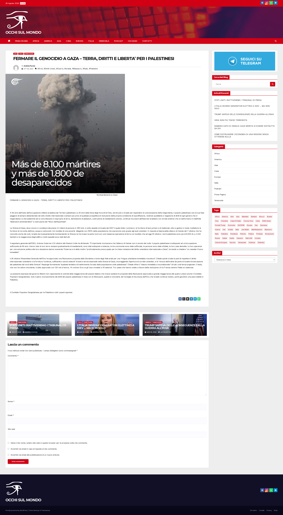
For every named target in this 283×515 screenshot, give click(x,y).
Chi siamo (132, 41)
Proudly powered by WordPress (17, 510)
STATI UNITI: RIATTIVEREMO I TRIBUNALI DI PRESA (38, 327)
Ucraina (257, 238)
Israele (230, 230)
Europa (79, 41)
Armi (232, 217)
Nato (217, 234)
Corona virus (248, 221)
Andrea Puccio (29, 66)
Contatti (147, 41)
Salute (224, 238)
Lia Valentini (165, 332)
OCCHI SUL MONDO (23, 32)
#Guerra (59, 69)
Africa (36, 41)
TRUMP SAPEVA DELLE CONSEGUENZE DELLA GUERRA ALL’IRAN (175, 327)
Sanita (232, 238)
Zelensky (261, 243)
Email (11, 415)
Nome (11, 401)
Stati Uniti (249, 238)
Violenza (252, 243)
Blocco (261, 217)
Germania (263, 225)
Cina (216, 221)
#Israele (67, 69)
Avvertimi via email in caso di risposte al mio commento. (34, 449)
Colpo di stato (235, 221)
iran (224, 230)
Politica (251, 234)
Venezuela (104, 41)
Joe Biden (245, 230)
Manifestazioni (257, 230)
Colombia (224, 221)
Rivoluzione (269, 234)
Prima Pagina (21, 41)
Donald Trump (220, 225)
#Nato (85, 69)
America (48, 41)
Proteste (259, 234)
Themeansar (45, 510)
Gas (256, 225)
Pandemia (234, 234)
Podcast (118, 41)
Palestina (224, 234)
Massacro (268, 230)
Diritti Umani (266, 221)
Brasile (269, 217)
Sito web (11, 429)
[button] (276, 41)
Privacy (269, 510)
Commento (13, 356)
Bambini (254, 217)
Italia (91, 41)
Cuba (68, 41)
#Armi (40, 69)
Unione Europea (221, 243)
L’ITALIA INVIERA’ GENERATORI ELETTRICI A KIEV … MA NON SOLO (105, 327)
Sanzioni (240, 238)
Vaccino (232, 243)
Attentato (245, 217)
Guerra (217, 230)
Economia (231, 225)
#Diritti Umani (49, 69)
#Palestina (93, 69)
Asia (59, 41)
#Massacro (77, 69)
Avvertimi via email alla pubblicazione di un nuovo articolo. (35, 455)
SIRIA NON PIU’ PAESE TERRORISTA (230, 120)
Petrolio (243, 234)
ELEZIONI (241, 225)
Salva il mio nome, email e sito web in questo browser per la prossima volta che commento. (49, 443)
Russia (217, 238)
